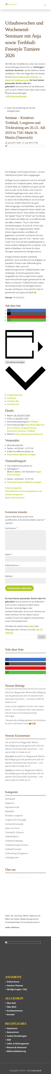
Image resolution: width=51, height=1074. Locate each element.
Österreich (12, 431)
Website (8, 576)
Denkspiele (10, 799)
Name (8, 554)
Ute (6, 742)
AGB (9, 1039)
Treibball (34, 421)
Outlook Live (13, 404)
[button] (9, 310)
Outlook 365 (13, 401)
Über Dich (11, 1003)
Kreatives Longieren (14, 815)
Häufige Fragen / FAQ (17, 989)
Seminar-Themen (15, 985)
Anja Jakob (30, 424)
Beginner (40, 424)
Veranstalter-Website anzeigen (21, 454)
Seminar (22, 431)
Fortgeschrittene (28, 428)
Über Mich (11, 1007)
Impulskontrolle (12, 807)
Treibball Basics (12, 836)
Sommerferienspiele (14, 824)
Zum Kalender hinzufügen (15, 362)
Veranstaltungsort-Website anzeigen (24, 482)
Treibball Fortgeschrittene (16, 845)
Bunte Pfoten (13, 428)
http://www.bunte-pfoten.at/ (29, 434)
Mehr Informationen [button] (15, 497)
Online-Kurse (13, 981)
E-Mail (31, 626)
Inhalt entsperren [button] (13, 488)
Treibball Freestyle (13, 849)
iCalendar (11, 398)
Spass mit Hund (12, 828)
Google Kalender (15, 395)
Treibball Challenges (14, 841)
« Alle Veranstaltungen (16, 96)
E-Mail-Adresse (12, 565)
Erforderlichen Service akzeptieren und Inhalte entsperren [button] (23, 493)
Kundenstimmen (15, 1010)
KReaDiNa (9, 811)
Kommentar (11, 528)
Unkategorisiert (12, 857)
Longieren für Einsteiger (16, 820)
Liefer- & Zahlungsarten (18, 1043)
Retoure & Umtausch (17, 1047)
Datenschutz (13, 1032)
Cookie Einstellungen (17, 1036)
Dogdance (9, 803)
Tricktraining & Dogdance (16, 853)
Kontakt (11, 1014)
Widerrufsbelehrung (16, 1051)
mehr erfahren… (13, 927)
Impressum (12, 1028)
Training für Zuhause (14, 832)
